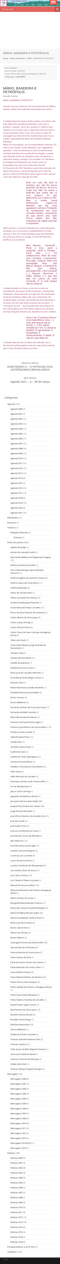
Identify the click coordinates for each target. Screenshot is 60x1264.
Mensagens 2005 (18, 1103)
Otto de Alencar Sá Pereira (22, 947)
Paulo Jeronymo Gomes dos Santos (27, 962)
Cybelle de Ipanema (19, 662)
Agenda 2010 (16, 458)
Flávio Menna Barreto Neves (23, 717)
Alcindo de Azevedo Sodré (22, 552)
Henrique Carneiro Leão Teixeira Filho (28, 781)
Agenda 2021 (16, 512)
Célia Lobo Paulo (18, 640)
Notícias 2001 (16, 1162)
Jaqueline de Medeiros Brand (24, 796)
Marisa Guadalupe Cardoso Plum (26, 917)
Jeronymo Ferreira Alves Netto (24, 801)
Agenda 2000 (16, 409)
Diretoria (18, 537)
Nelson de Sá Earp (19, 932)
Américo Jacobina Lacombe (22, 565)
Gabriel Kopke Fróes (20, 737)
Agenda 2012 (16, 468)
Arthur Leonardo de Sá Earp (23, 597)
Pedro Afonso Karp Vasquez (23, 982)
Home (5, 58)
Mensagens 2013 (18, 1138)
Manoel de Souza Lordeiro (22, 885)
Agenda (11, 404)
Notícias (11, 1153)
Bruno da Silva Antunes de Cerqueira (27, 612)
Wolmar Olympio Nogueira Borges (26, 1069)
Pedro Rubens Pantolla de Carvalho (27, 999)
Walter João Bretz (18, 1064)
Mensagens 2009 (18, 1118)
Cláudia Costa (16, 653)
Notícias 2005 (16, 1182)
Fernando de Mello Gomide (23, 712)
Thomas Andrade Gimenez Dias (25, 1039)
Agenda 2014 (16, 478)
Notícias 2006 (16, 1187)
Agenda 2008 (16, 448)
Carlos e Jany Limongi (20, 622)
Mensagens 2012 (18, 1133)
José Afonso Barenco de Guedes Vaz (27, 816)
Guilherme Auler (18, 751)
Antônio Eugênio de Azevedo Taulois (27, 577)
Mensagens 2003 (18, 1093)
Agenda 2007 (16, 443)
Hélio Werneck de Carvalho (23, 776)
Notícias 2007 (16, 1192)
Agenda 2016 (16, 488)
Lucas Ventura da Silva (21, 860)
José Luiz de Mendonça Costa (24, 830)
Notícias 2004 (16, 1177)
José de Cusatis (17, 821)
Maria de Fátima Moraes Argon (24, 912)
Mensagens (12, 1074)
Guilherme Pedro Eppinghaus (24, 756)
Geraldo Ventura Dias (20, 746)
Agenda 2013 (16, 473)
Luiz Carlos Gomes (19, 875)
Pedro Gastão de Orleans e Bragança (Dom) (30, 987)
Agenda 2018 (16, 497)
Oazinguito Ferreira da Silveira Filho (27, 942)
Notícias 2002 (16, 1167)
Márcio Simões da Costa (21, 898)
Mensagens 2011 (18, 1128)
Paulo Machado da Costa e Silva (25, 967)
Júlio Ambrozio (17, 840)
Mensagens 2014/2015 (20, 1143)
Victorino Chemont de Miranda (24, 1059)
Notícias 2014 (16, 1227)
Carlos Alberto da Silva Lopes (24, 617)
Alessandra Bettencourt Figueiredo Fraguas (30, 557)
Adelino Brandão (18, 547)
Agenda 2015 (16, 483)
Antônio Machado (18, 587)
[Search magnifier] (57, 9)
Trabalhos (12, 1251)
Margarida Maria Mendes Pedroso (26, 903)
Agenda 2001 (16, 413)
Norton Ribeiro (17, 937)
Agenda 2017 (16, 493)
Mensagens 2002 (18, 1088)
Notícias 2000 (16, 1158)
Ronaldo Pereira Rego (20, 1019)
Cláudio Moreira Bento (20, 657)
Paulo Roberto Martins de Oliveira (26, 977)
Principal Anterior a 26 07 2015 (21, 1246)
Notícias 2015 (16, 1232)
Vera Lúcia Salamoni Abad (22, 1054)
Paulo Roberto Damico (20, 972)
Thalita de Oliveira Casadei (23, 1034)
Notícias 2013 (16, 1222)
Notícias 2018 (16, 1237)
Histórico (11, 527)
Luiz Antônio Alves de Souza (23, 870)
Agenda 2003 (16, 423)
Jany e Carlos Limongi (20, 791)
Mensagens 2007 (18, 1113)
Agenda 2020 (16, 507)
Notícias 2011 (16, 1212)
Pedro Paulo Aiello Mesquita (23, 994)
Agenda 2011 (16, 463)
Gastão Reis (16, 741)
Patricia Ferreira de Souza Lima (24, 952)
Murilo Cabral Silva (19, 927)
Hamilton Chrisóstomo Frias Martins (27, 766)
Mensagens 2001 (18, 1083)
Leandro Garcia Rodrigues (22, 850)
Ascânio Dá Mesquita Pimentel (24, 602)
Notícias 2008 (16, 1197)
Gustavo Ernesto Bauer (21, 761)
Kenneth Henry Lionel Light (22, 845)
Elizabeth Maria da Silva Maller (24, 692)
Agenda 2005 (16, 433)
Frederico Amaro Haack (21, 732)
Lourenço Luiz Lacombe (21, 855)
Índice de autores (17, 58)
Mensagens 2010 (18, 1123)
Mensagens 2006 (18, 1108)
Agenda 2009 (16, 453)
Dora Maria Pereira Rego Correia (25, 677)
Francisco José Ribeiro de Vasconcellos (28, 727)
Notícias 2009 (16, 1202)
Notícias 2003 (16, 1172)
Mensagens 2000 (18, 1078)
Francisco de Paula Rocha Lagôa (25, 722)
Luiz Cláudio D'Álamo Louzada (24, 880)
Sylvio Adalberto (18, 1029)
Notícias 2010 (16, 1207)
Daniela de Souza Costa (21, 667)
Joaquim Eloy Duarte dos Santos (25, 806)
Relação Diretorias (19, 532)
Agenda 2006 (16, 438)
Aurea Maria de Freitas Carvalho (25, 607)
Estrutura (11, 522)
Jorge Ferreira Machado (21, 811)
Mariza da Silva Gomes (21, 922)
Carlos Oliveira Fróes (20, 627)
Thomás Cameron (18, 1044)
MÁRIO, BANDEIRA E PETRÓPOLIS (20, 90)
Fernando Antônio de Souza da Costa (27, 707)
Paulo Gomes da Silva (20, 957)
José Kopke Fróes (18, 825)
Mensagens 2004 (18, 1098)
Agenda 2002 (16, 418)
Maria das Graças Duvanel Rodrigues (27, 907)
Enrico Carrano (17, 697)
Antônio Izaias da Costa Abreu (24, 582)
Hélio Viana (15, 771)
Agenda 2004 (16, 428)
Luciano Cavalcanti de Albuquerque (27, 865)
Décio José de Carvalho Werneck (25, 672)
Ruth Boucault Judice (19, 1024)
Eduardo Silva (16, 682)
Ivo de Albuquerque (19, 786)
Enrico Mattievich (18, 702)
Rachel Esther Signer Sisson (23, 1004)
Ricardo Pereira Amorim (21, 1014)
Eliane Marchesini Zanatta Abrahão (26, 687)
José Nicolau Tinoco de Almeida (24, 835)
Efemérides (12, 517)
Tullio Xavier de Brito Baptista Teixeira (28, 1049)
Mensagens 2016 (18, 1148)
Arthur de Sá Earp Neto (21, 592)
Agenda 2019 (16, 502)
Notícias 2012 (16, 1217)
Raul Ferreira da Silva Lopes (23, 1009)
